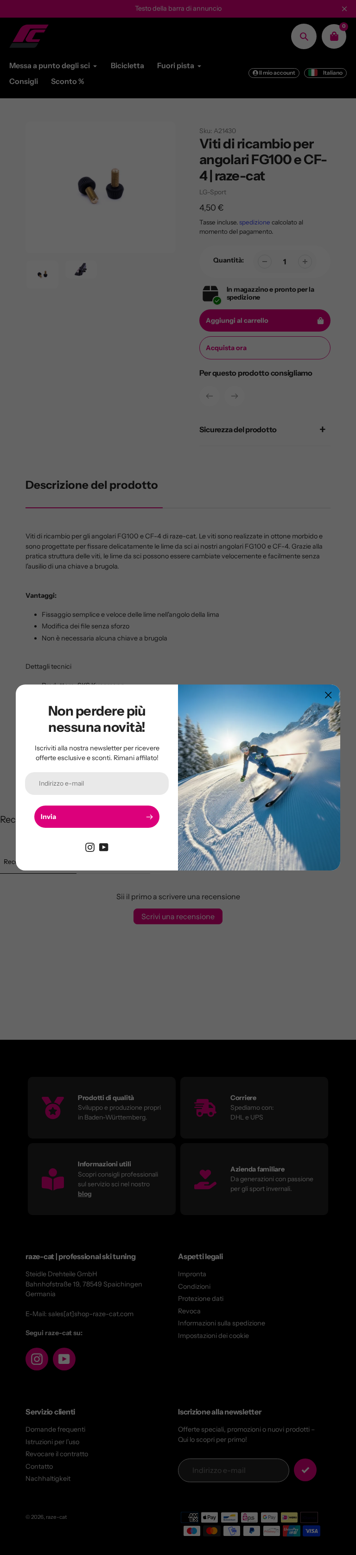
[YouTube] (103, 846)
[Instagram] (90, 846)
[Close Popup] (328, 695)
